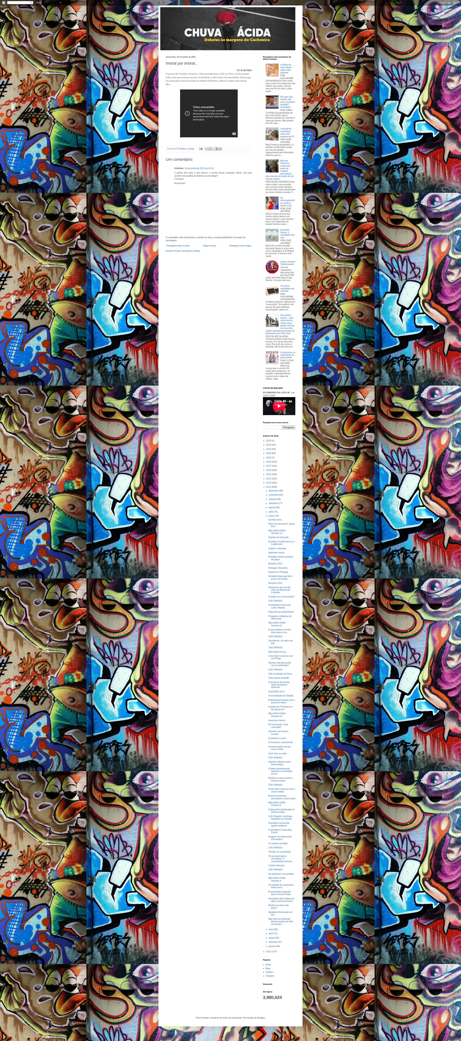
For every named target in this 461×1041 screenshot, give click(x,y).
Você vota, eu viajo (277, 753)
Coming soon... (275, 519)
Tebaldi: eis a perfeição (279, 852)
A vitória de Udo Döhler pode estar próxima (286, 69)
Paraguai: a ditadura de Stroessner (279, 617)
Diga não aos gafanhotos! (281, 612)
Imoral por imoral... (277, 720)
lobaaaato (237, 1018)
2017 (269, 466)
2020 (269, 453)
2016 (269, 470)
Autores (269, 972)
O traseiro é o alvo (277, 738)
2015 (269, 474)
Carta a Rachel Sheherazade (287, 263)
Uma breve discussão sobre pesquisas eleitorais (279, 685)
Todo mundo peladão (278, 678)
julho (271, 512)
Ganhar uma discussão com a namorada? (279, 664)
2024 (269, 445)
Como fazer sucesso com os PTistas (280, 657)
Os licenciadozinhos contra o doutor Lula (287, 202)
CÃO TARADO (275, 601)
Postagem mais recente (178, 245)
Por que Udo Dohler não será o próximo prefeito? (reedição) (287, 102)
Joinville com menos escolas (278, 732)
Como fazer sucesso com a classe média (281, 790)
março (272, 938)
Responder (179, 183)
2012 (269, 487)
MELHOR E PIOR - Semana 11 (277, 624)
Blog (268, 968)
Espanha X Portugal (278, 572)
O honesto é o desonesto (280, 742)
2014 (269, 478)
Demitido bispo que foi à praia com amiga (280, 577)
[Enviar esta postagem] (200, 149)
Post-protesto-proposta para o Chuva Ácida (279, 893)
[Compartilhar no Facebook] (217, 149)
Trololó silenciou (276, 865)
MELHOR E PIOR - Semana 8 (277, 879)
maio (271, 929)
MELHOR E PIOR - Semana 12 (277, 531)
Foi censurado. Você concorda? (278, 725)
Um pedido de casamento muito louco (281, 886)
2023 (269, 449)
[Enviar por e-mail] (207, 149)
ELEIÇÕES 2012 (276, 691)
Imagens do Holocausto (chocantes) (280, 837)
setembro (273, 503)
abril (271, 933)
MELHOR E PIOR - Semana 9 (277, 803)
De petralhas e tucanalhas (281, 874)
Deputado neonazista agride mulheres (278, 824)
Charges (270, 976)
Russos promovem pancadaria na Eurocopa (281, 797)
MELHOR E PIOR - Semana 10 (277, 714)
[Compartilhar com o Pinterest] (220, 149)
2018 (269, 461)
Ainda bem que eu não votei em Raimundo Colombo (279, 590)
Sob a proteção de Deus (280, 674)
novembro (274, 495)
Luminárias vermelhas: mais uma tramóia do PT (287, 132)
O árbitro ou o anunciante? (281, 596)
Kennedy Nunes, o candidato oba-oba (287, 234)
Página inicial (209, 245)
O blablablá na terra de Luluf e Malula (279, 606)
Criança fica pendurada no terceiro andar (281, 810)
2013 (269, 483)
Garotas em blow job (278, 537)
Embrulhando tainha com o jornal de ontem (281, 701)
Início (268, 964)
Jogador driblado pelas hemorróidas (279, 763)
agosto (272, 507)
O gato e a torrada (277, 548)
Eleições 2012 (275, 563)
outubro (273, 499)
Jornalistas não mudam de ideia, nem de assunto (281, 899)
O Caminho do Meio (278, 843)
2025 (269, 440)
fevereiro (273, 942)
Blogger (261, 1018)
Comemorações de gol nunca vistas (279, 747)
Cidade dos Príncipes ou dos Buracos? (280, 708)
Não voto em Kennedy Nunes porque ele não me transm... (280, 921)
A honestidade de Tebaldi (280, 695)
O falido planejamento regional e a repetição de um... (280, 771)
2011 (269, 951)
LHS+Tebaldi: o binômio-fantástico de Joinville (280, 817)
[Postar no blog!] (210, 149)
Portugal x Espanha (278, 568)
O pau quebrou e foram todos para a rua (279, 630)
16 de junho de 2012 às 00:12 (199, 168)
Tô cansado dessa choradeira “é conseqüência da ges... (281, 859)
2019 (269, 457)
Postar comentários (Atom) (187, 251)
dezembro (274, 490)
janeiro (272, 946)
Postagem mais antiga (240, 245)
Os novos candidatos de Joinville (287, 288)
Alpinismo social (276, 552)
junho (272, 516)
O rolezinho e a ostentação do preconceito (287, 355)
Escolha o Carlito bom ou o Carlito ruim (281, 542)
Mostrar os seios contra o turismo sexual (280, 779)
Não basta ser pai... (277, 652)
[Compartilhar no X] (213, 149)
